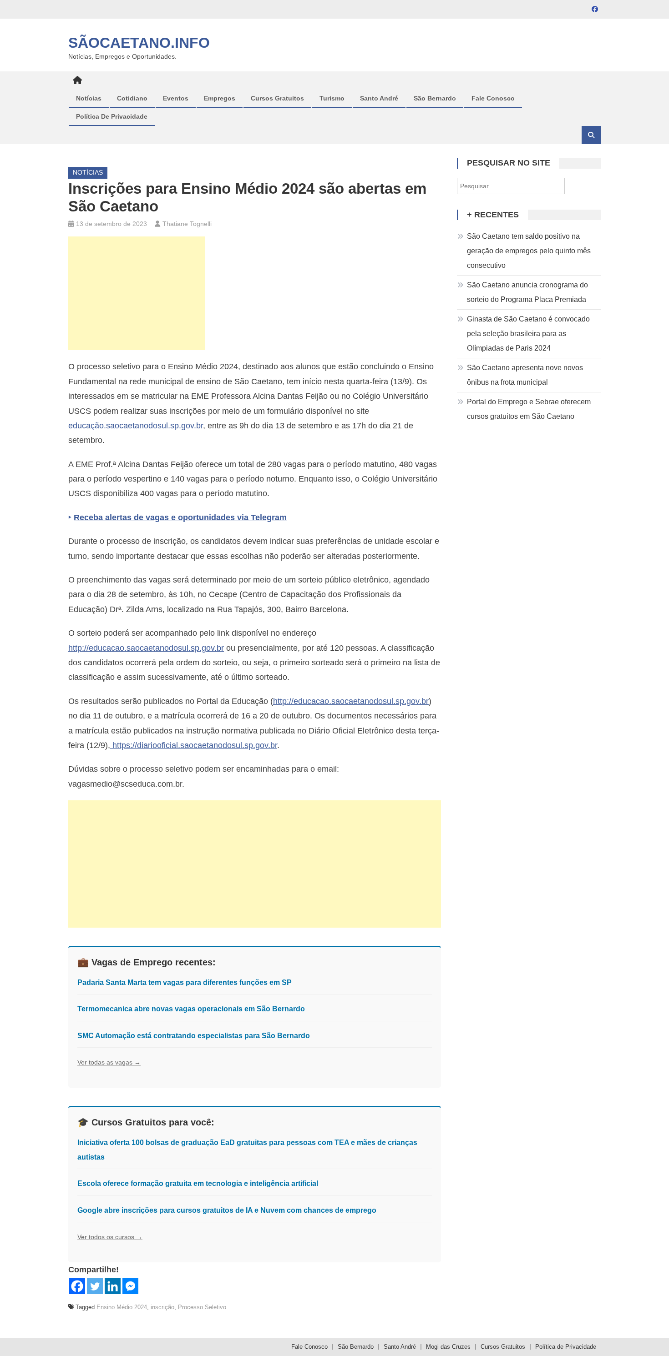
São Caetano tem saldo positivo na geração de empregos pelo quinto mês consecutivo (529, 250)
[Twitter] (95, 1286)
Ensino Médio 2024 (121, 1307)
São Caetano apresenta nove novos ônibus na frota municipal (525, 375)
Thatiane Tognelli (187, 223)
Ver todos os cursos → (109, 1236)
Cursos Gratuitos (277, 98)
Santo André (379, 98)
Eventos (175, 98)
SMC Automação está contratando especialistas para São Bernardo (193, 1036)
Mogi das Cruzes (448, 1346)
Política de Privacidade (111, 116)
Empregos (219, 98)
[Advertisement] (136, 293)
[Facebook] (77, 1286)
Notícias (88, 98)
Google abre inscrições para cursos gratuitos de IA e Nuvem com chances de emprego (226, 1210)
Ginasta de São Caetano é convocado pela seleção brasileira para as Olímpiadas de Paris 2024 (528, 333)
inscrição (162, 1307)
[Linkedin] (113, 1286)
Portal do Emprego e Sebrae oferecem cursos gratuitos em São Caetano (529, 409)
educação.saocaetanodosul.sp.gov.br (135, 425)
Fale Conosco (493, 98)
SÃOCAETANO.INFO (139, 43)
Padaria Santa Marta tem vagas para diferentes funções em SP (184, 982)
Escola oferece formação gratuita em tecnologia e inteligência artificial (197, 1183)
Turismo (332, 98)
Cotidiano (132, 98)
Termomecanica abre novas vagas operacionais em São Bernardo (191, 1009)
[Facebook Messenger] (130, 1286)
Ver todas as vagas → (109, 1062)
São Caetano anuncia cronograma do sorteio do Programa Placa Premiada (527, 292)
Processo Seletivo (202, 1307)
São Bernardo (435, 98)
